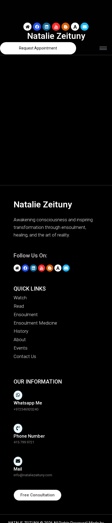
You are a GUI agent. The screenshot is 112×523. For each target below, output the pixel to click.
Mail (18, 469)
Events (20, 348)
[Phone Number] (18, 428)
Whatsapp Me (28, 403)
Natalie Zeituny (56, 36)
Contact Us (25, 356)
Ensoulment (26, 314)
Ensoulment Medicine (35, 323)
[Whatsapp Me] (18, 395)
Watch (20, 297)
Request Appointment (38, 48)
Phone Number (29, 436)
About (20, 339)
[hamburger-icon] (103, 48)
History (21, 331)
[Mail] (18, 461)
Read (19, 306)
